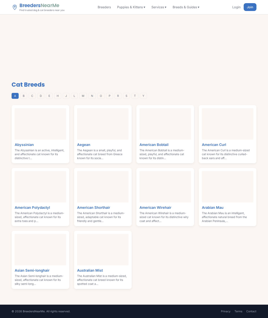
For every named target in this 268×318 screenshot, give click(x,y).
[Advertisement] (134, 43)
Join (250, 7)
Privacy (226, 311)
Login (236, 7)
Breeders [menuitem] (104, 7)
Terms (238, 311)
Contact (251, 311)
